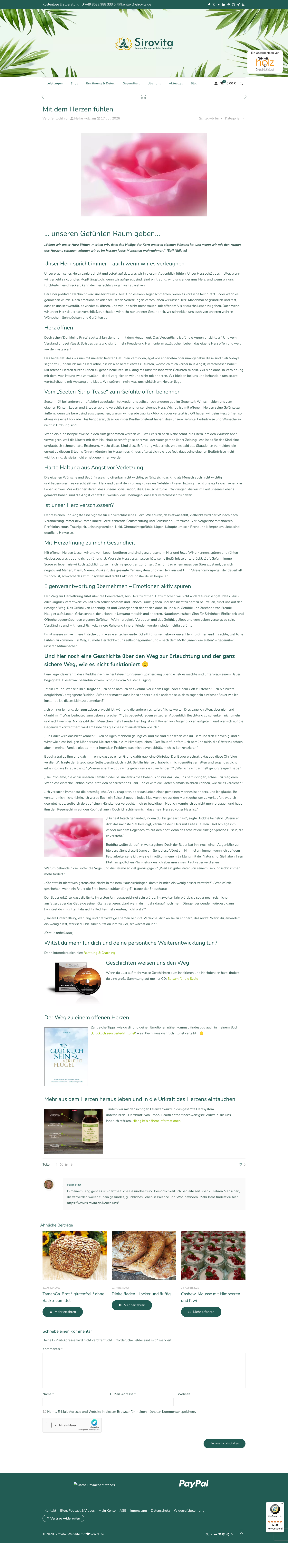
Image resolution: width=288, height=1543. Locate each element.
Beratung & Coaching (99, 953)
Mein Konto (107, 1510)
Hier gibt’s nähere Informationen (156, 1121)
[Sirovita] (144, 43)
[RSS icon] (243, 5)
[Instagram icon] (233, 5)
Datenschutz (160, 1510)
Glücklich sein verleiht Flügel (113, 1033)
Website (184, 1394)
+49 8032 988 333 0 (100, 4)
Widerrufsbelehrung (189, 1510)
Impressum (138, 1510)
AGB (123, 1510)
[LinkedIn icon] (223, 5)
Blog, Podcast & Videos (77, 1510)
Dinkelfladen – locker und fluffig (141, 1294)
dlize (100, 1534)
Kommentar (53, 1349)
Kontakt (50, 1510)
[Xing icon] (238, 5)
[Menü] (281, 1504)
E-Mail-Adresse (123, 1394)
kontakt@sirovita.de (136, 4)
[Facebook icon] (208, 5)
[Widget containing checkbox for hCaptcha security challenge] (72, 1425)
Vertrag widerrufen (65, 1518)
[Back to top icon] (241, 1533)
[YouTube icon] (218, 5)
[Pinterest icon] (228, 5)
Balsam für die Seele (183, 978)
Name (48, 1394)
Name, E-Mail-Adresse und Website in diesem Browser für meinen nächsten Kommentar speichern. (121, 1411)
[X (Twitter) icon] (213, 5)
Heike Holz (82, 118)
